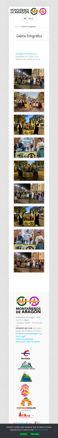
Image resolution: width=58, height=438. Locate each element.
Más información (41, 430)
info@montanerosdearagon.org (29, 334)
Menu (30, 18)
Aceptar (23, 434)
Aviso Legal (20, 336)
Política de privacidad (24, 339)
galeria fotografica (26, 54)
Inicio (17, 26)
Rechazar (35, 434)
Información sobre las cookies (28, 342)
